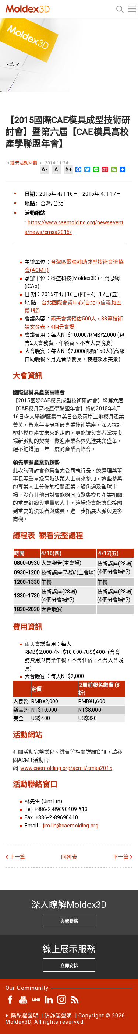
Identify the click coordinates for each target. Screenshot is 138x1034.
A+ (68, 169)
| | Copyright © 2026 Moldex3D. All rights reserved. (65, 1019)
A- (44, 169)
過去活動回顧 (24, 162)
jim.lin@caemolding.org (70, 825)
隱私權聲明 (25, 1016)
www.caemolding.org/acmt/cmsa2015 (66, 768)
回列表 (69, 857)
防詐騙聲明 (58, 1016)
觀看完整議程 (61, 535)
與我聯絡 (69, 921)
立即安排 (69, 965)
